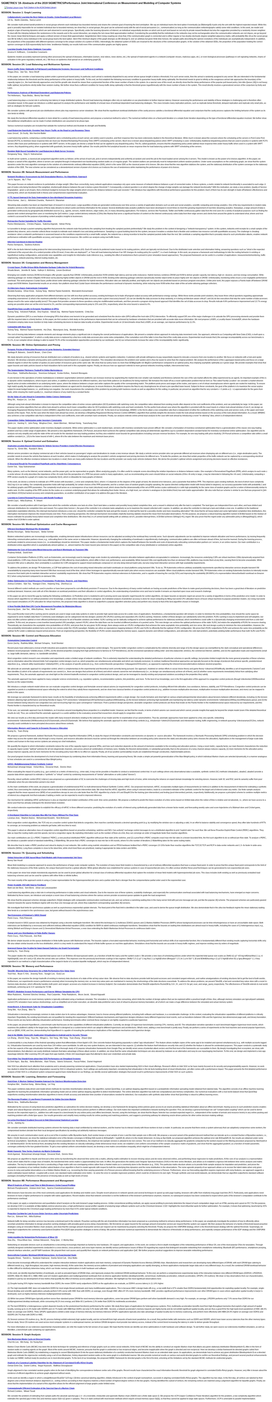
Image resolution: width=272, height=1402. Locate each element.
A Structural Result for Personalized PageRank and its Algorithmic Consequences (44, 464)
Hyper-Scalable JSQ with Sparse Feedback (27, 885)
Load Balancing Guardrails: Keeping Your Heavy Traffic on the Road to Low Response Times (49, 130)
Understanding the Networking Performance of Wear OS (33, 1237)
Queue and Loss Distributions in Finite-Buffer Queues (31, 933)
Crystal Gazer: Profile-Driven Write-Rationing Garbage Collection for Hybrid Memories (46, 267)
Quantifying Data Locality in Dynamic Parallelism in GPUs (33, 309)
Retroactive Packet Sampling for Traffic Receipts (29, 221)
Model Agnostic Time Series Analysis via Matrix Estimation (34, 1151)
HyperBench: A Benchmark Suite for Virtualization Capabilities (36, 1007)
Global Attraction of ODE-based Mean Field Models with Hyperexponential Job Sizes (45, 857)
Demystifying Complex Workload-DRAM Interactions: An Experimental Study (42, 1255)
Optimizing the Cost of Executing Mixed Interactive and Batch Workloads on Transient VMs (48, 550)
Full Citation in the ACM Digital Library (40, 7)
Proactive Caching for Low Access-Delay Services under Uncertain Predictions (43, 1214)
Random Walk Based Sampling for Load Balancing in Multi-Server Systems (41, 151)
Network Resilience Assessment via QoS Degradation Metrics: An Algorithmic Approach (47, 177)
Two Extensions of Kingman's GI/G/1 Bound (27, 915)
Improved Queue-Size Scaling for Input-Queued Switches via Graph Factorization (43, 948)
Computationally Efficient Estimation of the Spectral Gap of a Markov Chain (41, 1388)
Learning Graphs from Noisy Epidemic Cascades (29, 49)
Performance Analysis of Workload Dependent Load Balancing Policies (39, 93)
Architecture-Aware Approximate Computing (28, 288)
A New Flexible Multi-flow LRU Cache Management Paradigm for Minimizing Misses (45, 606)
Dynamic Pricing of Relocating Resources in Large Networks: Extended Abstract (44, 349)
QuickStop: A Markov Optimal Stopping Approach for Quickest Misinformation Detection (47, 1081)
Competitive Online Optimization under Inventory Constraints (35, 420)
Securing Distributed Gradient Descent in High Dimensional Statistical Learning (43, 1120)
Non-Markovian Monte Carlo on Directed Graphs (29, 1339)
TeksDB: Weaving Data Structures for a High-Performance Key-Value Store (41, 971)
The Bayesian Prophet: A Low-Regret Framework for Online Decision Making (42, 1099)
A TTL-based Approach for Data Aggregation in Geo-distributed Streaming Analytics (45, 197)
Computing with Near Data (19, 327)
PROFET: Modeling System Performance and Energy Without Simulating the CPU (43, 992)
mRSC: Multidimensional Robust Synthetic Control (30, 764)
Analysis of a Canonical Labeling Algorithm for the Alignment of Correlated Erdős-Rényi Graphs (50, 1363)
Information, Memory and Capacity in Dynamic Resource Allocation (38, 728)
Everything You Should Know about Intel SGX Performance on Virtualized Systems (44, 1059)
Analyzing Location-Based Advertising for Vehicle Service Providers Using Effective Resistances (51, 446)
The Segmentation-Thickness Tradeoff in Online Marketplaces (35, 370)
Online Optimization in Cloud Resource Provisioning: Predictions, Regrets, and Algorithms (48, 581)
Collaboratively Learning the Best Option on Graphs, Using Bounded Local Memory (44, 17)
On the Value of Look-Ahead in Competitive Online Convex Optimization (39, 397)
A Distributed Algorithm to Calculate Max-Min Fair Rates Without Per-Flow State (43, 815)
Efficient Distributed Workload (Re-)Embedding (28, 529)
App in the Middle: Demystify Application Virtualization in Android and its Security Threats (47, 1035)
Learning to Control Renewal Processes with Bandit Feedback (35, 498)
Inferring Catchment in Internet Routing (25, 242)
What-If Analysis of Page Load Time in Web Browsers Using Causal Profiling (41, 1185)
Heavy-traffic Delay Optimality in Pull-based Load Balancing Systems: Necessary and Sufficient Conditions (55, 69)
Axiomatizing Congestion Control (22, 640)
